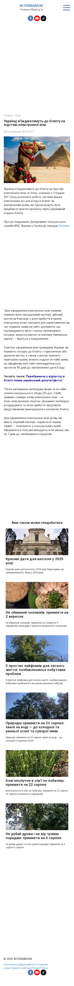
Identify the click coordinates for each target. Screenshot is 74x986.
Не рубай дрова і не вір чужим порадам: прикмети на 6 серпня (33, 836)
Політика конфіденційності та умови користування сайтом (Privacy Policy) (26, 966)
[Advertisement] (37, 65)
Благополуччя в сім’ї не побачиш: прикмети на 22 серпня (35, 782)
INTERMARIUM (31, 6)
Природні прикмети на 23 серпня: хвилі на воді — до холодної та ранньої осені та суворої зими (35, 727)
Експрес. (64, 226)
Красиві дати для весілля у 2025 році (34, 561)
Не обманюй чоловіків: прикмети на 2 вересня (37, 614)
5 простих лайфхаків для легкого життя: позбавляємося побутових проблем (36, 670)
